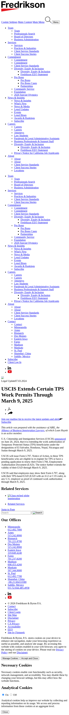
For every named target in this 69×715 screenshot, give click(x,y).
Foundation (20, 92)
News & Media (22, 106)
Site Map (12, 615)
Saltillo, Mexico (22, 356)
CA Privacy (14, 623)
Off (15, 694)
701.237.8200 (15, 558)
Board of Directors (23, 36)
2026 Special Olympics (26, 94)
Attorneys (19, 132)
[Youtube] (10, 372)
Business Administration (26, 39)
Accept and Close (29, 658)
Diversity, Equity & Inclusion (29, 68)
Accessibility (14, 626)
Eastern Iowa (20, 339)
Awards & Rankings (24, 118)
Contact (12, 321)
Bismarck (19, 333)
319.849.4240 (15, 553)
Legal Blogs (20, 115)
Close (5, 712)
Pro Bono (19, 77)
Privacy (11, 620)
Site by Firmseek (16, 632)
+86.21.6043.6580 (17, 582)
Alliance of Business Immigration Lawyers (22, 430)
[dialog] (34, 648)
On (7, 694)
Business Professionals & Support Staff (34, 141)
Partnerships (27, 86)
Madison (18, 344)
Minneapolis (20, 327)
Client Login (14, 612)
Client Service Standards (26, 51)
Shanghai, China (22, 353)
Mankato (18, 347)
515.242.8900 (15, 535)
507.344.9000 (15, 570)
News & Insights (16, 97)
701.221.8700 (15, 541)
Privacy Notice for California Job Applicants (36, 153)
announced (60, 438)
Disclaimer (13, 618)
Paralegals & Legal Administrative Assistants (36, 138)
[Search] (48, 22)
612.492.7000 (15, 529)
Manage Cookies (10, 658)
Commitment (14, 57)
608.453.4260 (15, 564)
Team (10, 28)
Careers (11, 124)
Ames (17, 330)
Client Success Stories (25, 54)
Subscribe (19, 121)
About (11, 156)
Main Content (25, 22)
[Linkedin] (9, 368)
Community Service (24, 89)
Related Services (15, 489)
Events (17, 112)
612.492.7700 (15, 576)
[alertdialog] (34, 688)
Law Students (21, 135)
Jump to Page (8, 509)
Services (12, 42)
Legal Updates (21, 109)
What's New (20, 103)
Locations (19, 170)
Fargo (17, 341)
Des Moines (20, 336)
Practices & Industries (25, 48)
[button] (10, 413)
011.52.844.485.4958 (18, 587)
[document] (34, 688)
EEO (10, 629)
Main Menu (38, 22)
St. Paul (18, 350)
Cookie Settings (9, 22)
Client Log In (14, 362)
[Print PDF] (9, 409)
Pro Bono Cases (29, 83)
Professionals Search (24, 33)
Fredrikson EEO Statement (34, 74)
